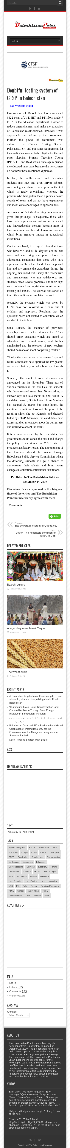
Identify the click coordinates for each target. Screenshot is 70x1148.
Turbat (45, 891)
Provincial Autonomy (50, 886)
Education (40, 862)
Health (37, 871)
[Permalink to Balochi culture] (35, 580)
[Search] (60, 3)
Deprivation (23, 857)
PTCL (11, 891)
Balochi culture (16, 584)
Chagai (24, 852)
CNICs (43, 852)
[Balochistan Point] (35, 26)
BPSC (55, 847)
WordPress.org (17, 995)
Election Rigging (16, 867)
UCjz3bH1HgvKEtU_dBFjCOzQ (26, 1122)
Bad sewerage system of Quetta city (36, 524)
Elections (31, 867)
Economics (28, 862)
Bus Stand (13, 852)
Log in (12, 982)
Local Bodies (31, 881)
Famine (54, 867)
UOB (28, 896)
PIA (17, 886)
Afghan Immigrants (17, 847)
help (18, 1113)
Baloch (32, 847)
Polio (25, 886)
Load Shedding (15, 881)
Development (37, 857)
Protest (34, 886)
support (33, 1127)
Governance (14, 871)
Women (37, 896)
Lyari (43, 881)
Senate (20, 891)
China (34, 852)
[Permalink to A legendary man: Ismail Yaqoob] (35, 624)
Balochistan (44, 847)
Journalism (22, 876)
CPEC (11, 857)
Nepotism (53, 881)
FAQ (34, 1125)
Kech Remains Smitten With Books (28, 739)
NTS (11, 886)
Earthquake (14, 862)
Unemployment (15, 896)
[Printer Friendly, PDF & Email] (55, 518)
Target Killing (33, 891)
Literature (44, 876)
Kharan (33, 876)
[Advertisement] (35, 933)
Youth (46, 896)
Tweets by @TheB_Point (20, 832)
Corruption (54, 852)
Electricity (42, 867)
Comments (18, 991)
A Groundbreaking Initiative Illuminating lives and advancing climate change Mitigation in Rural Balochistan (35, 699)
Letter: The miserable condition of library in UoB (36, 533)
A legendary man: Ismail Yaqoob (26, 628)
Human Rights (50, 871)
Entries (16, 987)
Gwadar (27, 871)
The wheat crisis (17, 671)
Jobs (11, 876)
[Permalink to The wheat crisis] (35, 667)
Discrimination (53, 857)
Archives (12, 1011)
